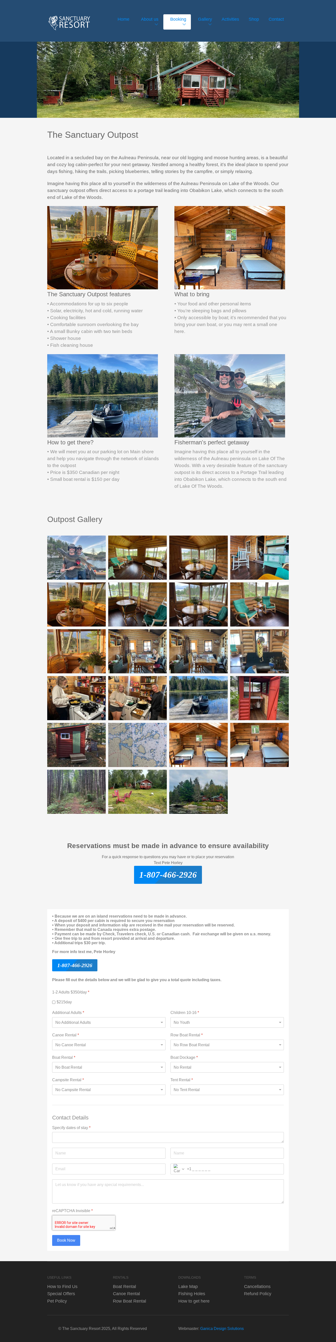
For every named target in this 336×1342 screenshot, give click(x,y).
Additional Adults (68, 1012)
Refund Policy (257, 1293)
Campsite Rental (68, 1080)
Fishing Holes (191, 1293)
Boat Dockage (184, 1057)
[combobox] (181, 1169)
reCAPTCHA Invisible (72, 1211)
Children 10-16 (184, 1012)
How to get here (194, 1301)
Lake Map (188, 1286)
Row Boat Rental (186, 1035)
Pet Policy (57, 1301)
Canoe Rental (65, 1035)
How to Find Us (62, 1286)
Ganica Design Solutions (222, 1328)
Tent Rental (181, 1080)
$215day (64, 1002)
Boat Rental (63, 1057)
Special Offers (61, 1293)
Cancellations (257, 1286)
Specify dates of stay (71, 1127)
